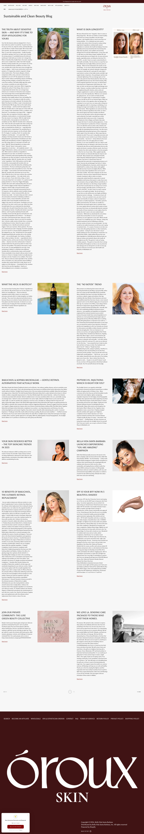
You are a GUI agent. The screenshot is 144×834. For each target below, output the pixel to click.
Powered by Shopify (88, 827)
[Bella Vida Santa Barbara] (107, 8)
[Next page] (138, 691)
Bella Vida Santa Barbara (104, 822)
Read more (5, 271)
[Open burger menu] (4, 9)
